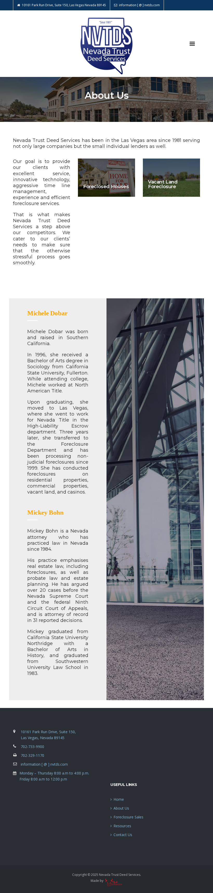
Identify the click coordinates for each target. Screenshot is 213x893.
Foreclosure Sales (128, 817)
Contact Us (123, 834)
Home (119, 799)
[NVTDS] (106, 43)
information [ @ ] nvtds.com (44, 764)
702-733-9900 (32, 746)
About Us (121, 808)
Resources (122, 825)
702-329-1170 (32, 755)
